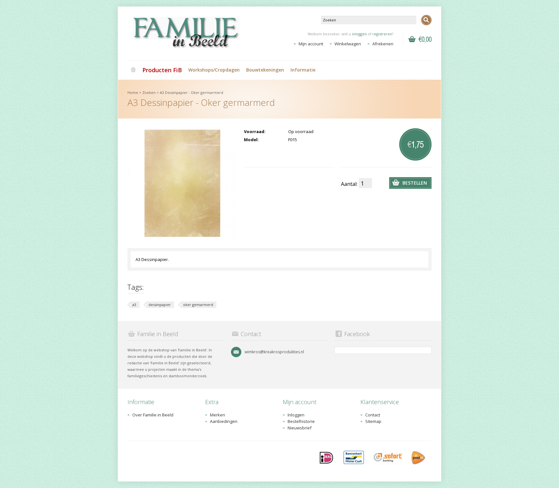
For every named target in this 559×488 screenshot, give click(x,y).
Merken (217, 415)
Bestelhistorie (301, 421)
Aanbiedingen (223, 421)
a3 (134, 304)
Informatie (302, 70)
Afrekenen (382, 44)
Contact (372, 415)
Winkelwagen (347, 44)
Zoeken (149, 92)
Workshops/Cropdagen (214, 70)
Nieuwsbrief (300, 428)
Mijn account (311, 44)
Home (133, 70)
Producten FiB (162, 70)
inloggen (359, 33)
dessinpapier (159, 304)
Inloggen (296, 415)
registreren (382, 33)
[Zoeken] (426, 20)
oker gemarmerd (198, 304)
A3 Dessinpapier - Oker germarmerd (191, 92)
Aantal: (349, 183)
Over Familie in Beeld (152, 415)
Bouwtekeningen (265, 70)
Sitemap (373, 421)
